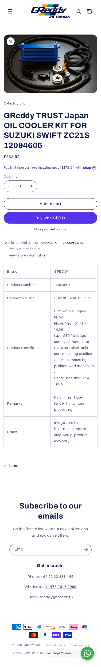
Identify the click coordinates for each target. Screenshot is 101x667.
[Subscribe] (86, 549)
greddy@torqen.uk (56, 597)
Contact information (80, 652)
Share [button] (13, 466)
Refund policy (55, 645)
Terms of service (23, 652)
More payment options (50, 229)
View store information (27, 255)
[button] (9, 11)
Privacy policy (79, 645)
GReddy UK (32, 645)
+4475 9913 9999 (60, 587)
